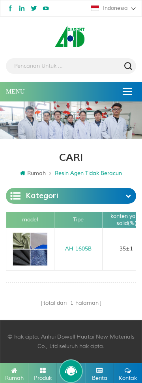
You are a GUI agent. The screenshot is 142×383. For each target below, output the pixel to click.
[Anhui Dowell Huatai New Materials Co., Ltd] (71, 37)
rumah (36, 173)
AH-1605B (78, 248)
